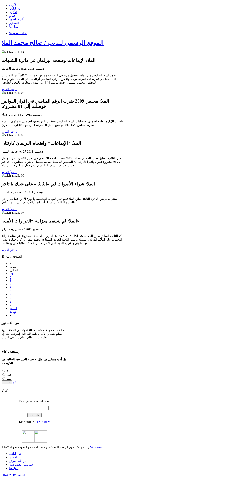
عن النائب (15, 453)
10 (11, 273)
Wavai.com (96, 447)
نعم (8, 374)
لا (7, 371)
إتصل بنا (14, 468)
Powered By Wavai (13, 474)
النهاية (13, 311)
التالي (13, 308)
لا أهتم (10, 378)
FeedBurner (42, 421)
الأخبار (13, 457)
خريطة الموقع (18, 461)
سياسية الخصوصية (21, 464)
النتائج (16, 382)
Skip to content (18, 33)
